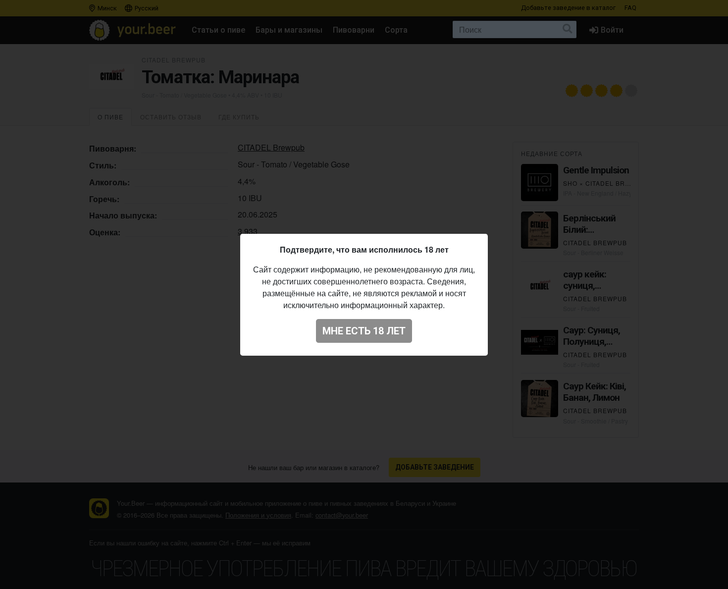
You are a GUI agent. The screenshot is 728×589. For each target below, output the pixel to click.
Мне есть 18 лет (364, 331)
